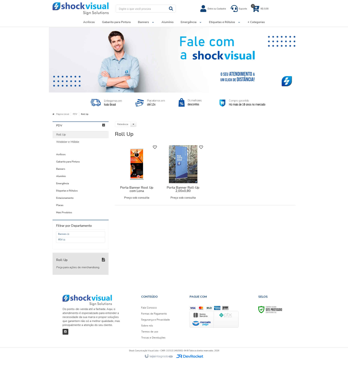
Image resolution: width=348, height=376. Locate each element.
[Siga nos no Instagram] (65, 332)
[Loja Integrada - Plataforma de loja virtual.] (158, 356)
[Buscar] (171, 8)
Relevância (122, 124)
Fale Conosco (149, 307)
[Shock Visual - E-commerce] (81, 8)
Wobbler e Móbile (67, 142)
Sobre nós (147, 325)
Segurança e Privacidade (155, 319)
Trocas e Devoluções (153, 337)
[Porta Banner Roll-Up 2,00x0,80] (183, 173)
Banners (63, 234)
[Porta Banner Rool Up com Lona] (137, 173)
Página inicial (62, 114)
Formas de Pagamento (154, 313)
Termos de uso (149, 331)
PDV (75, 114)
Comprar (139, 198)
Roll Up (61, 135)
